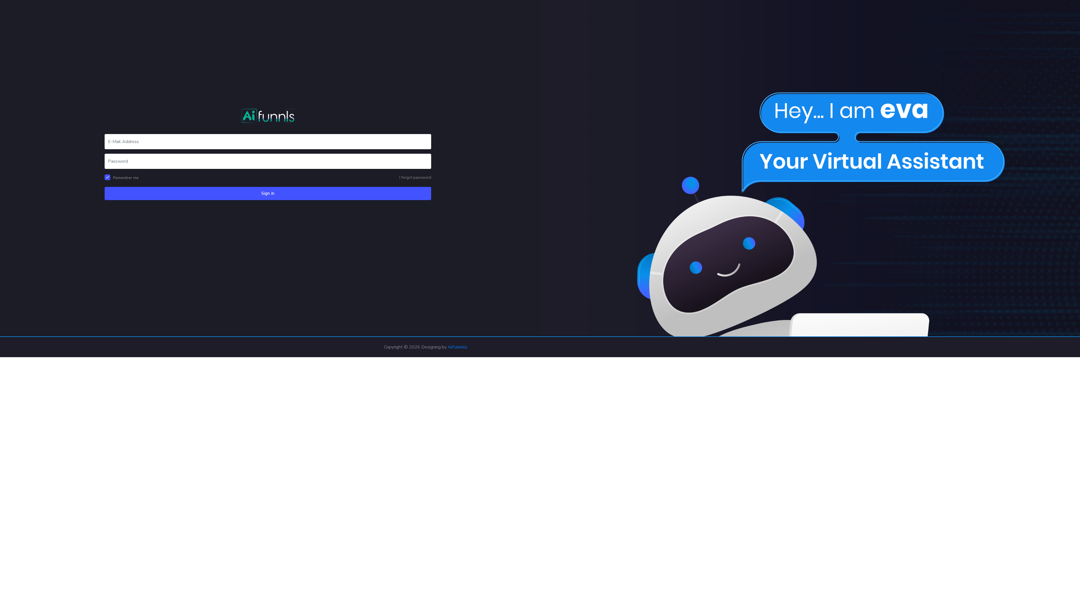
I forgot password (415, 177)
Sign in (267, 193)
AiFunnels (457, 347)
